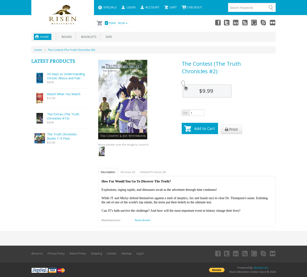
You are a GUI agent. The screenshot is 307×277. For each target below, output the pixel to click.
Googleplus (254, 22)
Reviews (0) (128, 172)
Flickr (273, 22)
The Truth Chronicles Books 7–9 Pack (62, 136)
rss (245, 22)
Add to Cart (204, 128)
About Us (37, 253)
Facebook (217, 22)
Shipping (96, 253)
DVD (108, 37)
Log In (140, 253)
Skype (263, 22)
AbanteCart (260, 267)
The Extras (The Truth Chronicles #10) (63, 116)
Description (108, 172)
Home (44, 37)
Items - (115, 23)
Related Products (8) (153, 172)
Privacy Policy (56, 253)
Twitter (227, 22)
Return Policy (78, 253)
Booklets (87, 37)
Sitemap (126, 253)
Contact (111, 253)
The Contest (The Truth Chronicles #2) (71, 50)
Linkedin (236, 22)
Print (233, 129)
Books (66, 37)
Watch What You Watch (63, 94)
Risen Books (143, 220)
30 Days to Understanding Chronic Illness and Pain (66, 76)
